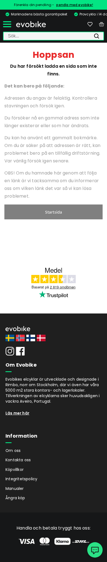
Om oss (13, 450)
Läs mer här (17, 413)
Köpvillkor (14, 469)
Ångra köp (15, 498)
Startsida (53, 212)
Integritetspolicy (21, 479)
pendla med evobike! (74, 4)
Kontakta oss (18, 460)
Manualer (14, 488)
